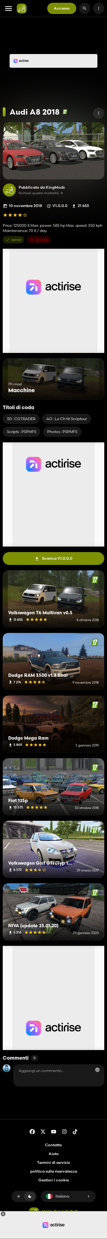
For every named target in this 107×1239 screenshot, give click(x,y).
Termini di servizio (53, 1162)
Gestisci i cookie (53, 1180)
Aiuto (54, 1153)
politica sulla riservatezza (53, 1171)
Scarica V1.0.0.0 (57, 558)
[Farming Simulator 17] (64, 111)
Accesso (62, 8)
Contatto (53, 1144)
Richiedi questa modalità (39, 193)
